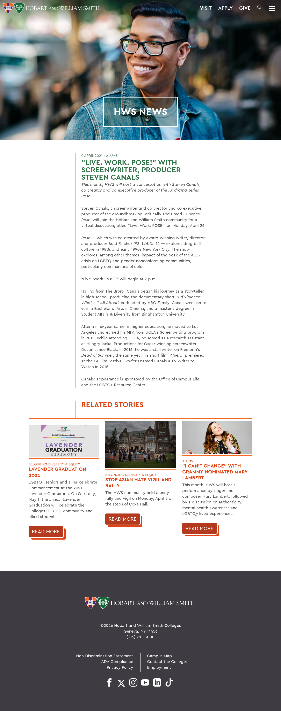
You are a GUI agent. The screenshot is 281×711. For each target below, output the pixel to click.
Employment (159, 667)
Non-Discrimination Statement (104, 655)
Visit (206, 8)
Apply (225, 8)
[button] (259, 8)
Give (245, 8)
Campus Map (159, 655)
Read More (46, 531)
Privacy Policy (120, 667)
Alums (112, 155)
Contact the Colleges (167, 661)
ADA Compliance (117, 661)
